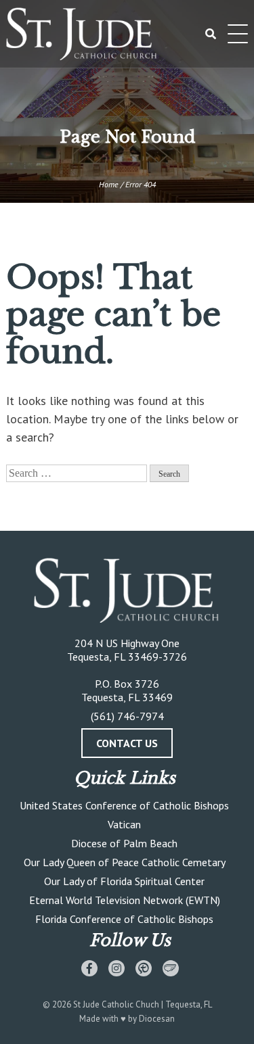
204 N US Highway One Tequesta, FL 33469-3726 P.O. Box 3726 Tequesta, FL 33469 (127, 670)
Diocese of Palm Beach (124, 843)
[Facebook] (89, 968)
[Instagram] (116, 968)
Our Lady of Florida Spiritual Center (124, 881)
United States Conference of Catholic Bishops (124, 805)
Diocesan (157, 1018)
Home (109, 184)
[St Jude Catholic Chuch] (126, 591)
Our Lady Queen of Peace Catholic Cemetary (125, 862)
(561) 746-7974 (127, 716)
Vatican (124, 824)
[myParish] (143, 968)
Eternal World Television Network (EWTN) (124, 900)
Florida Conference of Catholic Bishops (124, 919)
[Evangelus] (171, 968)
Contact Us (127, 743)
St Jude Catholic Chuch (116, 1004)
